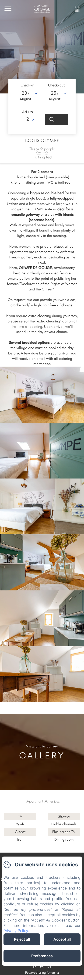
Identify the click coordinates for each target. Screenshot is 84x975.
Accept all (62, 939)
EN (34, 966)
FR (42, 966)
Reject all (22, 939)
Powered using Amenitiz (42, 973)
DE (49, 966)
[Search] (56, 119)
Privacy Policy (16, 930)
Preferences (42, 956)
